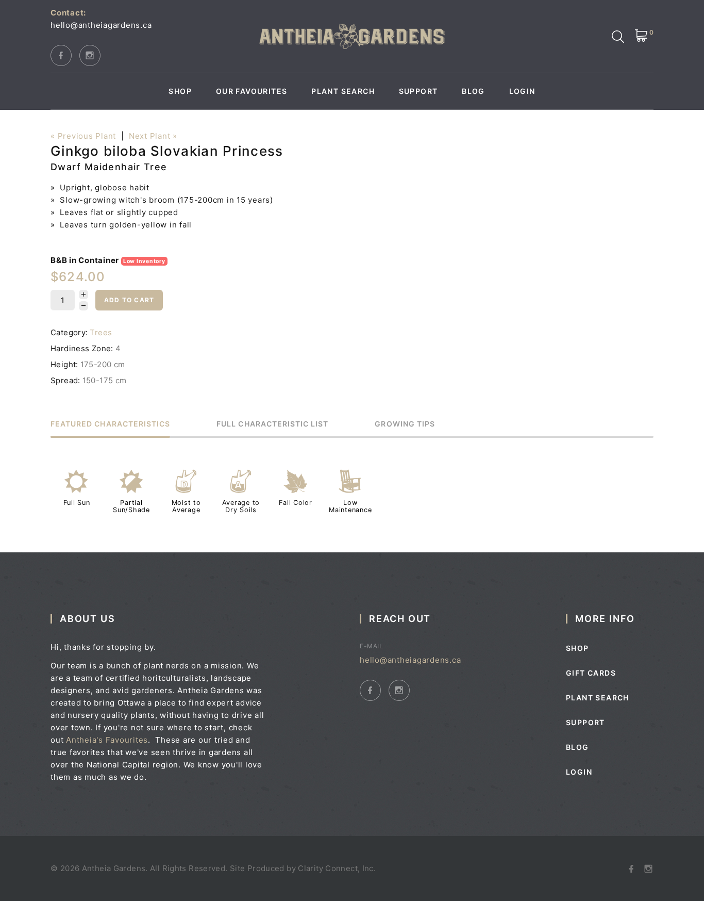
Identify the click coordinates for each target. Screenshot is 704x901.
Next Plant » (153, 136)
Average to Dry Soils (241, 506)
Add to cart (129, 300)
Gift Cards (591, 672)
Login (522, 91)
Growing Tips (405, 424)
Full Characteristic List (272, 424)
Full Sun (76, 502)
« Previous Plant (83, 136)
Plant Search (343, 91)
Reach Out (400, 618)
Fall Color (295, 502)
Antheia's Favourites (107, 740)
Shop (180, 91)
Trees (101, 332)
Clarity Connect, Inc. (337, 868)
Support (418, 91)
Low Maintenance (350, 506)
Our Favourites (252, 91)
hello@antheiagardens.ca (101, 25)
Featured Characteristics (110, 424)
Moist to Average (186, 506)
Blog (473, 91)
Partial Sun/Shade (131, 506)
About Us (87, 618)
